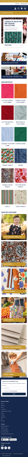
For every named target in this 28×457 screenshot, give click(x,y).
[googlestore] (13, 439)
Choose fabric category (7, 12)
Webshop (3, 417)
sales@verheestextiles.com (7, 433)
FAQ (2, 419)
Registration (24, 3)
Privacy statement (14, 391)
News (2, 407)
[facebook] (5, 448)
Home (2, 403)
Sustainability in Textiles (6, 411)
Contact (17, 3)
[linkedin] (9, 448)
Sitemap (3, 421)
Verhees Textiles (5, 8)
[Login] (15, 8)
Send (14, 394)
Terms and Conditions (18, 453)
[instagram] (2, 448)
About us (3, 405)
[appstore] (5, 439)
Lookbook (3, 409)
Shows (2, 413)
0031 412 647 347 (5, 432)
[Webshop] (21, 8)
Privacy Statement (6, 455)
